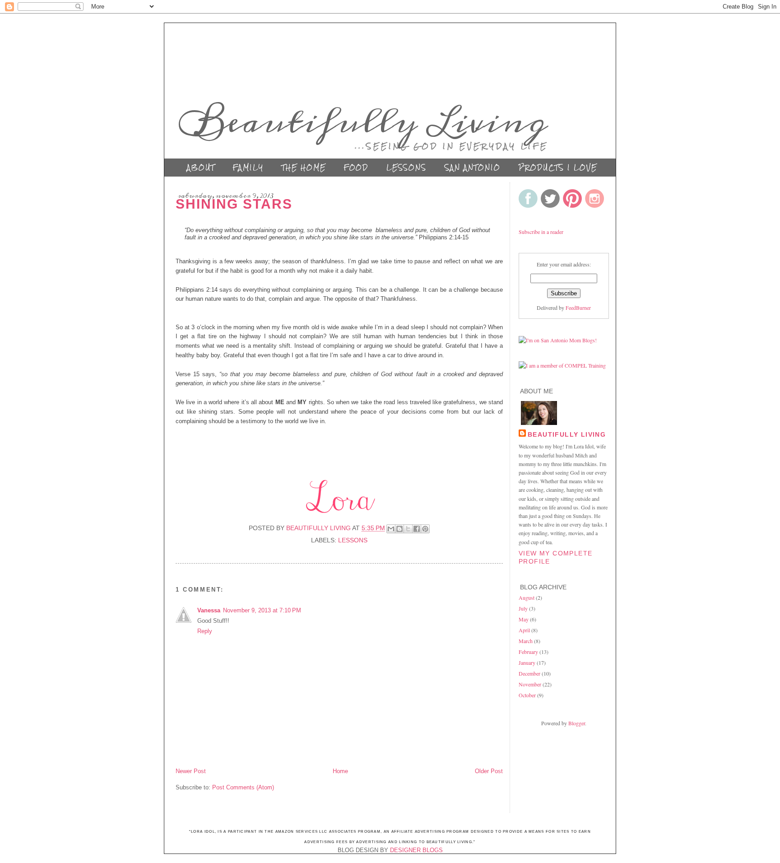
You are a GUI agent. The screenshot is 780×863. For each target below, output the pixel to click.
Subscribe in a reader (541, 231)
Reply (204, 631)
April (524, 630)
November (530, 684)
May (524, 619)
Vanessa (208, 610)
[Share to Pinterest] (425, 528)
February (528, 651)
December (529, 673)
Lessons (406, 167)
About (201, 167)
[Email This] (390, 528)
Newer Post (191, 771)
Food (356, 167)
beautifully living (567, 434)
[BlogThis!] (399, 528)
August (526, 597)
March (526, 640)
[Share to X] (408, 528)
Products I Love (558, 167)
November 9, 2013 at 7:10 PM (262, 610)
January (527, 662)
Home (340, 771)
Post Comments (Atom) (243, 787)
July (523, 608)
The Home (304, 167)
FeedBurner (578, 307)
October (527, 695)
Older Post (489, 771)
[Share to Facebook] (416, 528)
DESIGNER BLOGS (416, 850)
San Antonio (473, 167)
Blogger (576, 723)
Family (248, 167)
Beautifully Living (363, 122)
